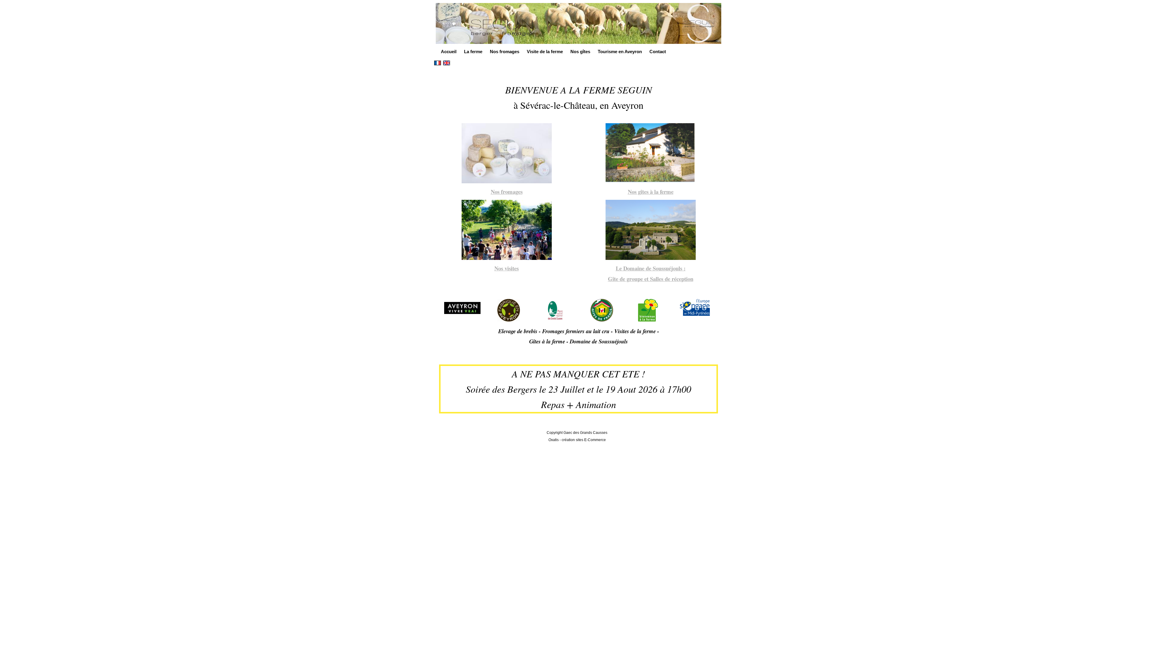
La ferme (473, 51)
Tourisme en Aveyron (620, 51)
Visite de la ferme (545, 51)
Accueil (448, 51)
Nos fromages (504, 51)
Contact (657, 51)
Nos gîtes (580, 51)
